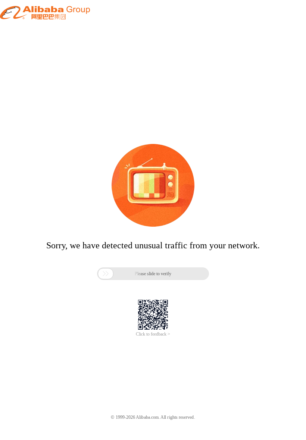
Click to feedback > (153, 334)
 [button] (106, 274)
